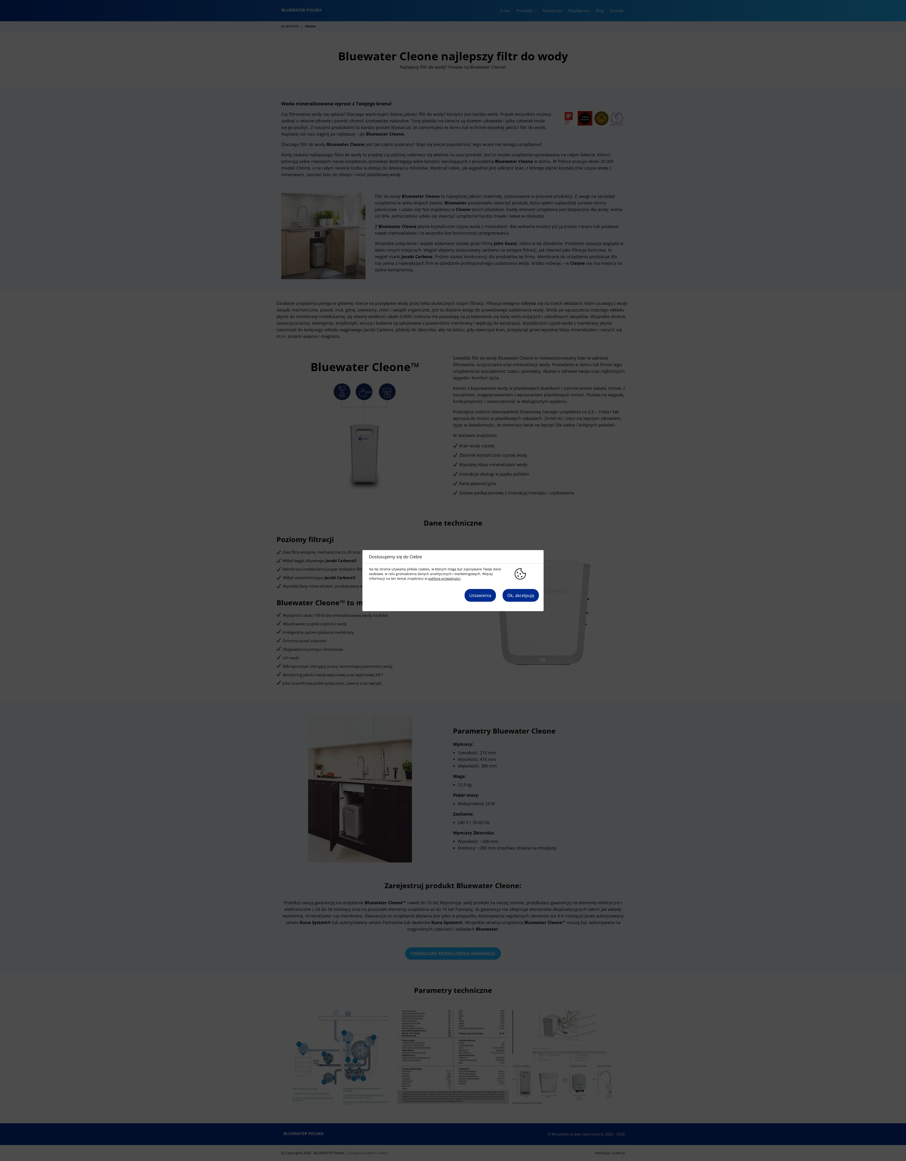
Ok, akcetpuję (520, 595)
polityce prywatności (444, 578)
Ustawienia (480, 595)
